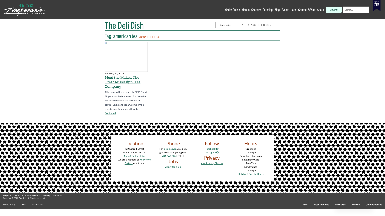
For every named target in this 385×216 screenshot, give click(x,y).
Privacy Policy (9, 204)
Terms (23, 204)
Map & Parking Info (134, 156)
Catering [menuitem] (268, 9)
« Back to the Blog (149, 36)
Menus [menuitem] (245, 9)
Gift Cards (340, 204)
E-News (356, 204)
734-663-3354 (169, 156)
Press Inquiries (321, 204)
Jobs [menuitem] (293, 9)
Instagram (210, 152)
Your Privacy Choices (212, 163)
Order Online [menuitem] (232, 9)
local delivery (170, 148)
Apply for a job (173, 166)
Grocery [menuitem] (256, 9)
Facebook (210, 148)
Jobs (305, 204)
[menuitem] (356, 9)
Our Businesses (374, 204)
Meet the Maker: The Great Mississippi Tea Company (122, 82)
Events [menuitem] (285, 9)
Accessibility (37, 204)
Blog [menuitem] (277, 9)
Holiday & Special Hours (250, 174)
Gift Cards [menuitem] (333, 9)
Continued (110, 113)
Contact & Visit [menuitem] (306, 9)
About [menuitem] (320, 9)
